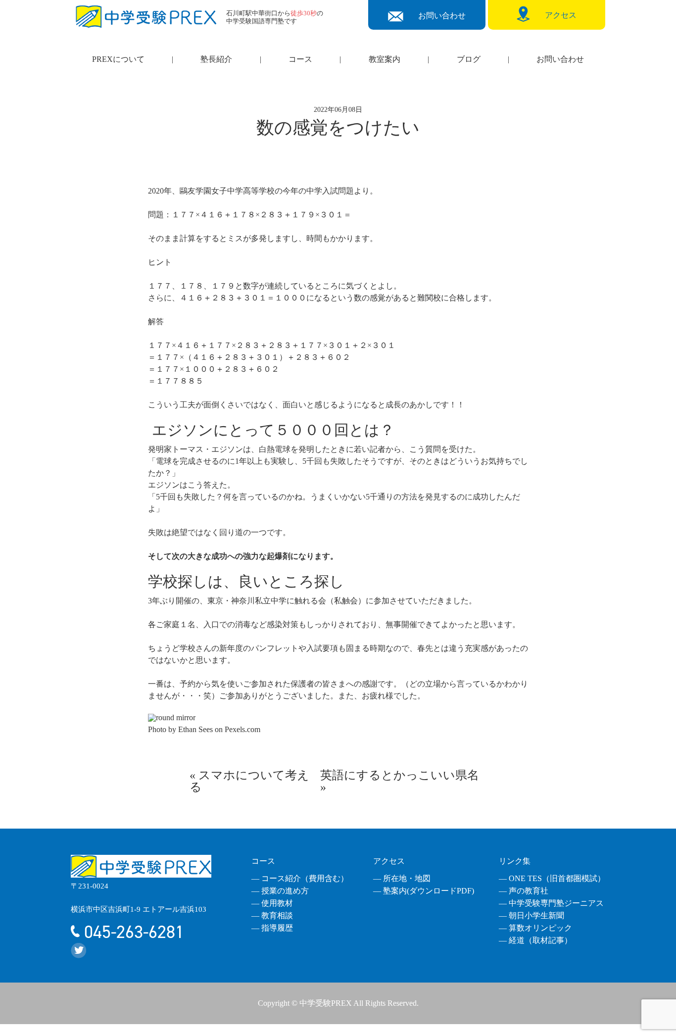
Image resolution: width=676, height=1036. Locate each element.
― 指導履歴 (272, 928)
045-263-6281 (132, 932)
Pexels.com (242, 729)
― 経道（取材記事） (535, 940)
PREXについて (118, 59)
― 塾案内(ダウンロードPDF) (423, 891)
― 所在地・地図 (402, 878)
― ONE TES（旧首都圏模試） (552, 878)
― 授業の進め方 (280, 891)
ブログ (469, 59)
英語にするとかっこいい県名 (399, 775)
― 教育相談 (272, 915)
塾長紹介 (216, 59)
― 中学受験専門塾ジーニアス (551, 903)
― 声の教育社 (523, 891)
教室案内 (384, 59)
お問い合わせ (560, 59)
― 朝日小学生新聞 (531, 915)
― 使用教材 (272, 903)
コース (300, 59)
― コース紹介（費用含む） (299, 878)
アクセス (389, 861)
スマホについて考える (249, 781)
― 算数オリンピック (535, 928)
